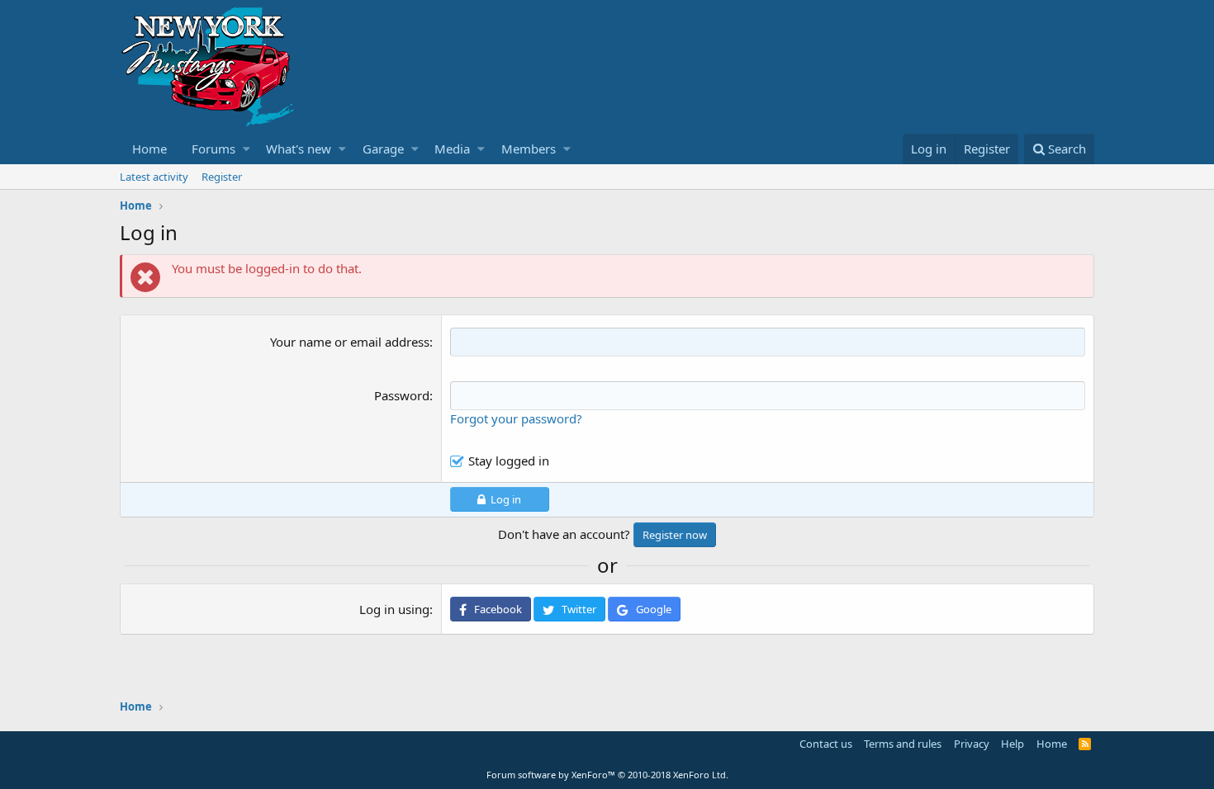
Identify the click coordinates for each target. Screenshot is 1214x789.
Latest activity (154, 176)
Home (149, 148)
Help (1012, 743)
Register (222, 176)
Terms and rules (902, 743)
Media (452, 148)
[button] (246, 149)
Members (528, 148)
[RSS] (1084, 744)
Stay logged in (508, 460)
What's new (298, 148)
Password (401, 395)
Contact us (825, 743)
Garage (383, 148)
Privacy (971, 743)
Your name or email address (349, 341)
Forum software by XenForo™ (607, 774)
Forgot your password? (516, 418)
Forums (213, 148)
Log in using (394, 609)
